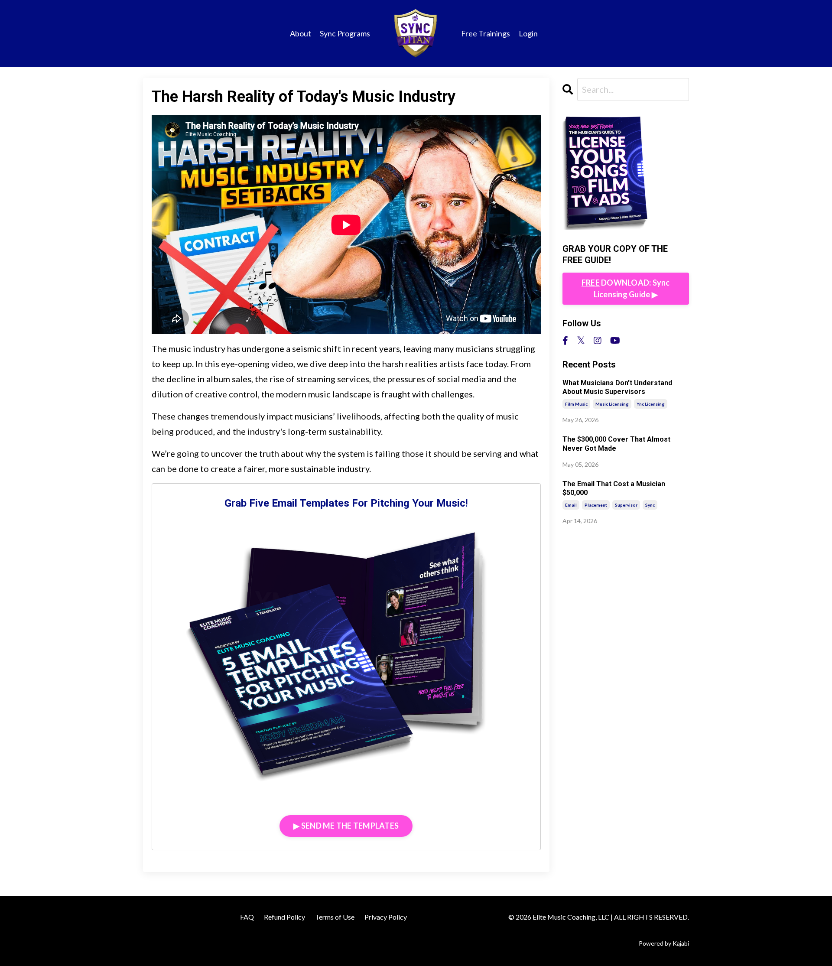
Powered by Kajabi (664, 943)
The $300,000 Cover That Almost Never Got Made (616, 443)
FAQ (247, 917)
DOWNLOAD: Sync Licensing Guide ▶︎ (626, 288)
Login (528, 33)
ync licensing (651, 404)
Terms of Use (334, 917)
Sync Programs (345, 33)
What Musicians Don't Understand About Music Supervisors (617, 387)
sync (650, 504)
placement (596, 504)
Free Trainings (485, 33)
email (571, 504)
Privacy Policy (385, 917)
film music (576, 404)
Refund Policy (284, 917)
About (300, 33)
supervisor (626, 504)
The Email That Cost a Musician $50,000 (613, 488)
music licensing (612, 404)
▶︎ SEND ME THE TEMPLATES (346, 825)
